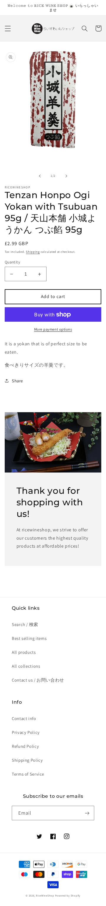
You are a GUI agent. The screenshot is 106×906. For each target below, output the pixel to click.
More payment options (53, 329)
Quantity (12, 262)
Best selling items (29, 638)
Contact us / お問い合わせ (38, 680)
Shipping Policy (27, 760)
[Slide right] (66, 175)
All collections (26, 666)
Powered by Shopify (67, 895)
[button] (7, 28)
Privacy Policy (26, 732)
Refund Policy (25, 746)
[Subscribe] (87, 813)
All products (24, 652)
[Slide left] (39, 175)
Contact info (24, 718)
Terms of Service (28, 774)
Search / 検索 (25, 624)
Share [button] (17, 381)
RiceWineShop (45, 895)
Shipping (33, 252)
